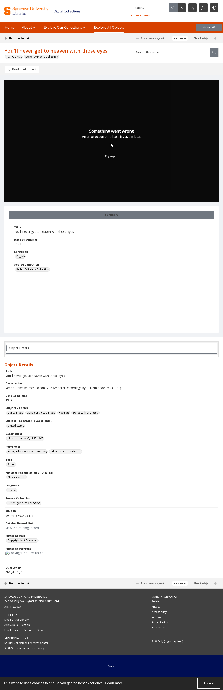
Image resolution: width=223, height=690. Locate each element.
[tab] (111, 215)
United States (16, 425)
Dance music (15, 412)
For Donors (159, 627)
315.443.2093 (12, 607)
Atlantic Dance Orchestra (66, 451)
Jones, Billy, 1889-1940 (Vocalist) (27, 451)
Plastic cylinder (17, 477)
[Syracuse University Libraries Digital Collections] (51, 11)
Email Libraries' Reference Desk (23, 630)
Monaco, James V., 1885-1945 (26, 438)
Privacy (156, 607)
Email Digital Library (16, 620)
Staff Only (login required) (167, 641)
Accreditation (160, 622)
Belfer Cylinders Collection (41, 56)
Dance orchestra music (41, 412)
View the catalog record (22, 528)
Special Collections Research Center (26, 643)
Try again (111, 156)
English (20, 256)
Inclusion (157, 617)
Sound (11, 464)
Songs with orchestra (86, 412)
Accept (208, 683)
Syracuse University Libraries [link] (25, 597)
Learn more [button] (114, 683)
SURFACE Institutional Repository (24, 648)
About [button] (27, 27)
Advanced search (141, 15)
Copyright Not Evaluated (23, 540)
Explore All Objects (109, 27)
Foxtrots (64, 412)
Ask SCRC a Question (17, 625)
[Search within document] (214, 52)
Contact (111, 666)
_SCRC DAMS (14, 56)
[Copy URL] (111, 145)
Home (10, 27)
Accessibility (159, 612)
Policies (156, 601)
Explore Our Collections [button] (63, 27)
